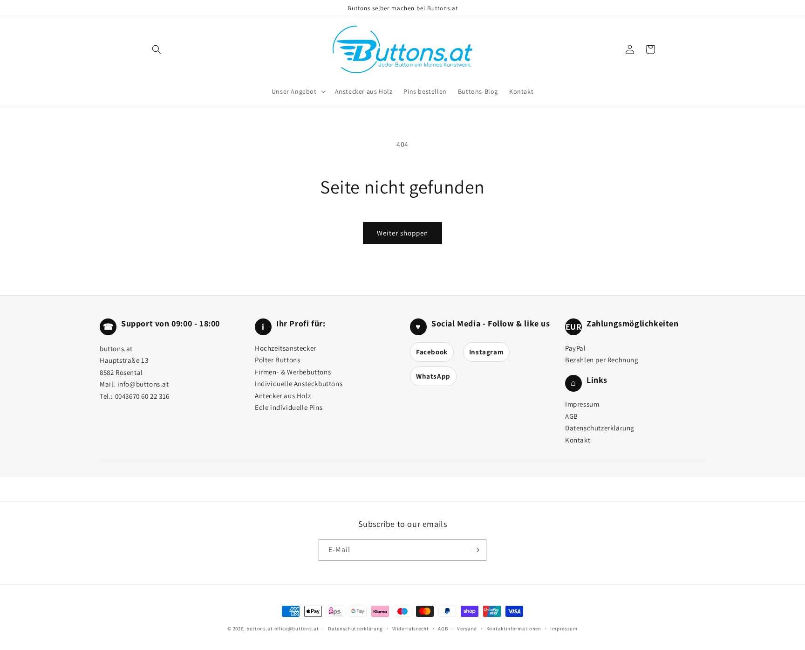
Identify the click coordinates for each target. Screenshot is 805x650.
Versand (467, 628)
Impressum (582, 404)
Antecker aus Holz (283, 395)
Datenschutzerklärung (599, 427)
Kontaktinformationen (513, 628)
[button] (156, 49)
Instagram (486, 351)
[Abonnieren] (475, 550)
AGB (571, 416)
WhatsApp (433, 376)
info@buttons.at (143, 384)
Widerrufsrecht (410, 628)
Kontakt (577, 440)
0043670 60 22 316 (142, 396)
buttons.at (259, 628)
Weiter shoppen (402, 232)
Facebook (432, 351)
